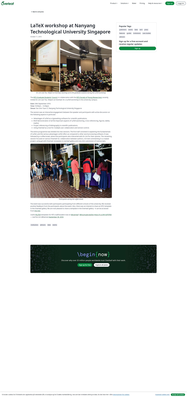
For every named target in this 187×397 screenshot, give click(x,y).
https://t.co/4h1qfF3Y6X (103, 215)
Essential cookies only (162, 394)
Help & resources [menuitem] (154, 3)
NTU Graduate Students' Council (45, 97)
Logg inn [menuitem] (181, 3)
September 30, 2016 (56, 217)
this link (37, 211)
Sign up (137, 48)
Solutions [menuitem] (124, 3)
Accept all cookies (178, 395)
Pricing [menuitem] (142, 3)
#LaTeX (38, 215)
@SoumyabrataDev (87, 215)
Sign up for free (85, 265)
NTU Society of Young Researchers (89, 97)
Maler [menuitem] (134, 3)
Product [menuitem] (113, 3)
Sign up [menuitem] (170, 3)
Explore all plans (101, 265)
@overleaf (75, 215)
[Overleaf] (7, 3)
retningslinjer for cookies (121, 394)
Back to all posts (37, 12)
